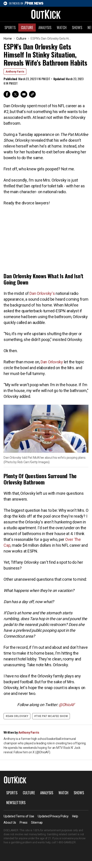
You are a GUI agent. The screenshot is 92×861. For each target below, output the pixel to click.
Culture (27, 27)
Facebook (7, 94)
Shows (77, 27)
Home (8, 38)
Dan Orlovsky (52, 362)
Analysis (44, 27)
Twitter (15, 94)
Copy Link (32, 94)
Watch (62, 27)
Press (23, 822)
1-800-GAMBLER (66, 842)
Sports (10, 27)
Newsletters (15, 802)
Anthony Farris (15, 71)
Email (24, 94)
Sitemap (37, 822)
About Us (10, 822)
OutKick (46, 14)
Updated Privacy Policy (53, 816)
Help (75, 816)
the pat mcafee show (52, 716)
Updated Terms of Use (19, 816)
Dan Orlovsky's (42, 293)
